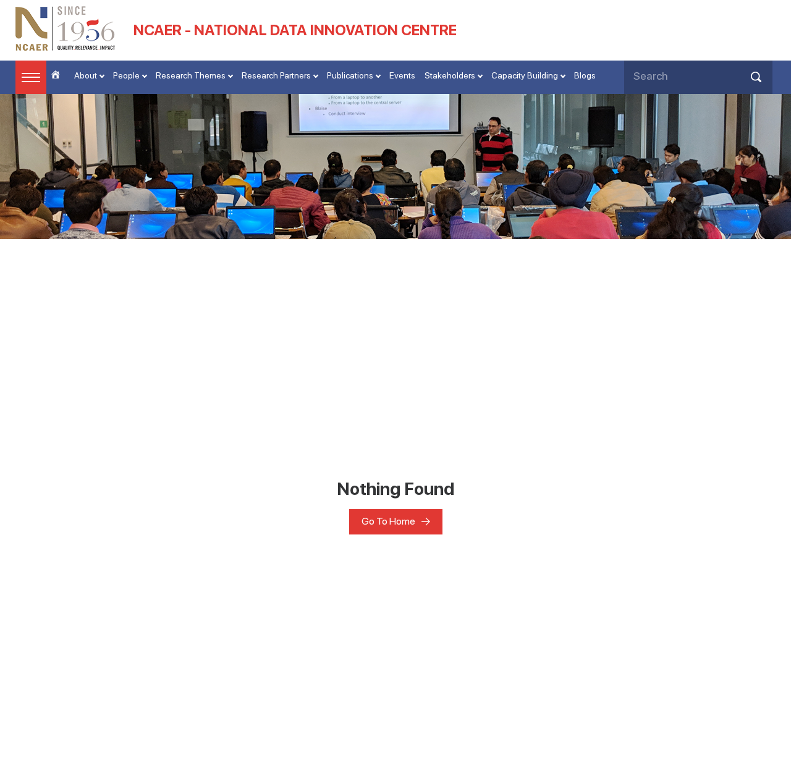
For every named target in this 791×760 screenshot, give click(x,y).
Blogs (585, 75)
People (126, 75)
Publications (350, 75)
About (85, 75)
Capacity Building (524, 75)
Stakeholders (450, 75)
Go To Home (388, 521)
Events (402, 75)
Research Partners (276, 75)
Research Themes (191, 75)
